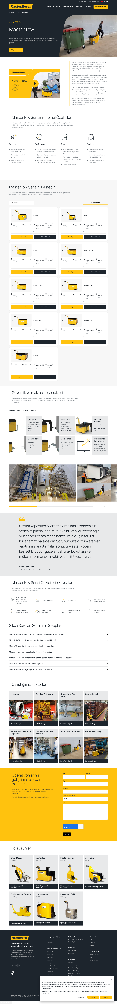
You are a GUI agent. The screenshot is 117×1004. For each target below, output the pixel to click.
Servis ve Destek (68, 6)
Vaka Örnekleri (72, 950)
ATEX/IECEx (50, 974)
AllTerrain (49, 963)
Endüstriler (57, 6)
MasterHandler (51, 960)
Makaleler (71, 953)
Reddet (106, 997)
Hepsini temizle (95, 202)
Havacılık (70, 962)
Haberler (92, 943)
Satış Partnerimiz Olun (94, 1)
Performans (50, 943)
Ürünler (48, 6)
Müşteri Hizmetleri (95, 954)
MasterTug (50, 954)
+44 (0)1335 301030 (82, 1)
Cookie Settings (6, 1002)
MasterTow (50, 957)
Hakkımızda (93, 940)
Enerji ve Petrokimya (74, 971)
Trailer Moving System (53, 969)
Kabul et (93, 997)
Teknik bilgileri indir (45, 237)
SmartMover (50, 951)
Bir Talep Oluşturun (100, 7)
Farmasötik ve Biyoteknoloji (75, 968)
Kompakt (49, 940)
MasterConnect (94, 963)
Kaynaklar (88, 6)
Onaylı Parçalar (94, 960)
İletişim (92, 946)
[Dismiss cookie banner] (111, 979)
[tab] (12, 410)
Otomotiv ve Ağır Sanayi (75, 965)
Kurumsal (79, 6)
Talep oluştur (21, 237)
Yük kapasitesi (14, 202)
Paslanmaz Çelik (51, 972)
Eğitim (92, 957)
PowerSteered (51, 966)
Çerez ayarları (80, 997)
